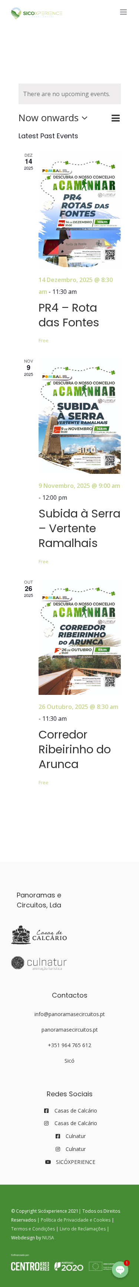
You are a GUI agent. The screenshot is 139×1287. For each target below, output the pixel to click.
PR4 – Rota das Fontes (69, 315)
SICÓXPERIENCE (75, 1161)
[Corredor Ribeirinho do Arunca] (80, 637)
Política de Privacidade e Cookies (75, 1220)
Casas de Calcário (75, 1110)
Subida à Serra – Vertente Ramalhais (79, 528)
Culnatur (76, 1136)
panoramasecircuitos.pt (70, 1029)
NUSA (48, 1238)
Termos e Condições (33, 1229)
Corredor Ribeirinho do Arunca (75, 749)
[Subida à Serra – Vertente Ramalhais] (80, 416)
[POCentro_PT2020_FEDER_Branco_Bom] (66, 1257)
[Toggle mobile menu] (124, 12)
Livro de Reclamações (83, 1229)
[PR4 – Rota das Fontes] (80, 210)
